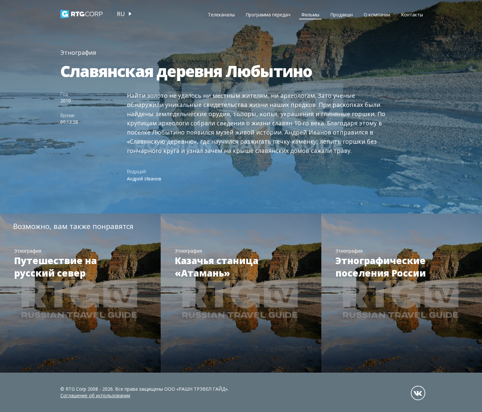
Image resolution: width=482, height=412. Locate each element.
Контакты (412, 14)
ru (121, 14)
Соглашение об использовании (95, 395)
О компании (377, 14)
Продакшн (341, 14)
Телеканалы (221, 14)
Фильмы (310, 14)
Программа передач (268, 14)
